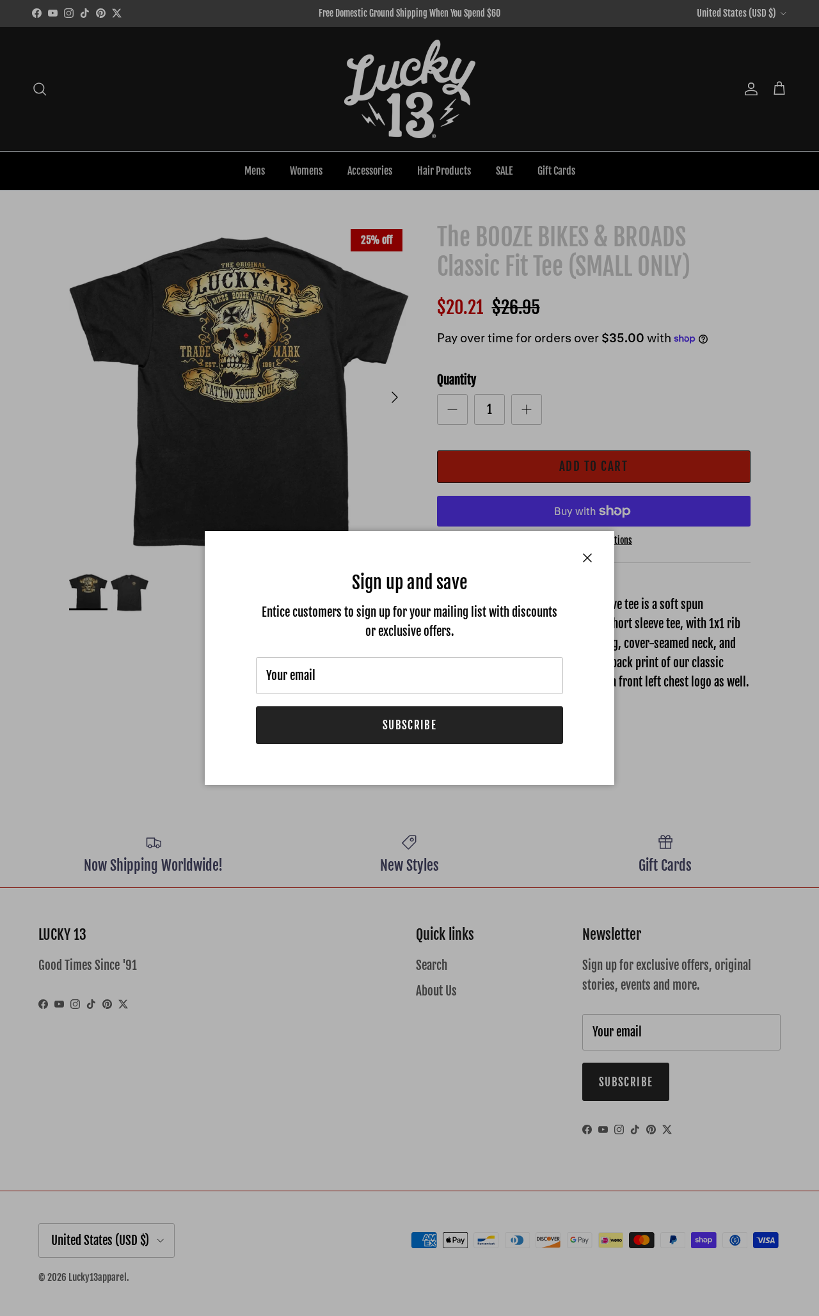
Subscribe (409, 725)
